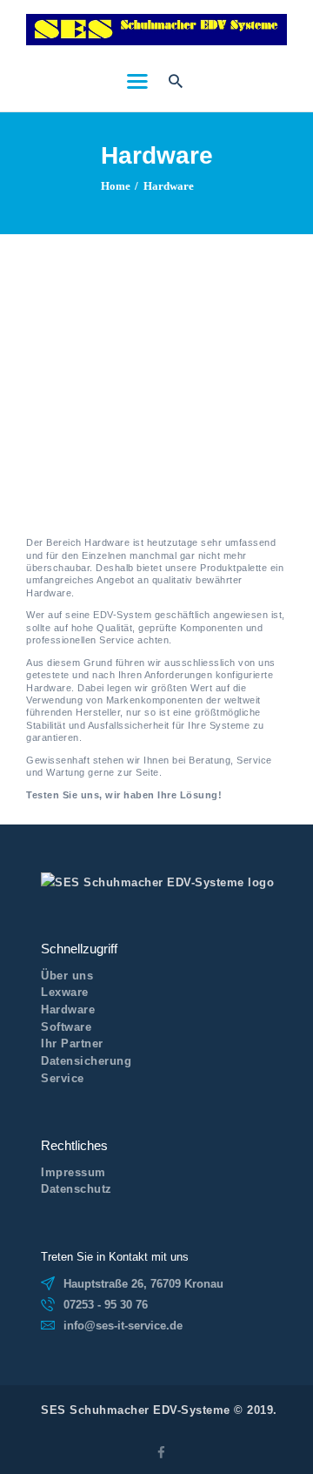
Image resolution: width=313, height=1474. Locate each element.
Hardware (68, 1009)
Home (115, 185)
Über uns (67, 975)
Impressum (73, 1172)
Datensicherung (86, 1060)
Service (62, 1078)
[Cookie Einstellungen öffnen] (31, 1452)
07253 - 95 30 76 (105, 1304)
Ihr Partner (72, 1043)
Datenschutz (76, 1188)
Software (66, 1026)
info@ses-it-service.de (123, 1325)
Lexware (65, 992)
